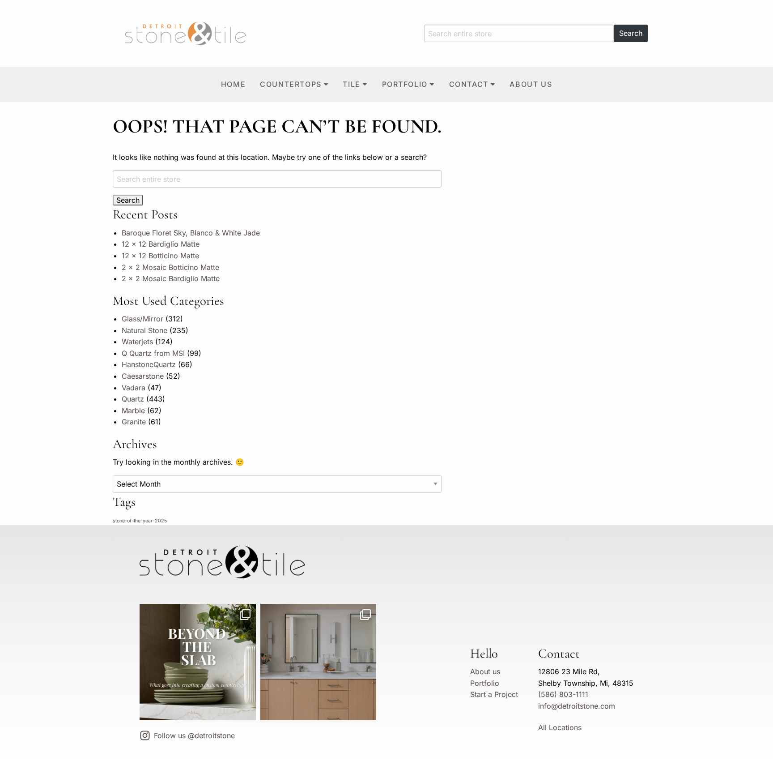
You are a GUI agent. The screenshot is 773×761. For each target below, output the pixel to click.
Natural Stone (144, 330)
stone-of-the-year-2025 (140, 521)
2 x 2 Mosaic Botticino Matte (170, 267)
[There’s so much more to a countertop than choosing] (198, 662)
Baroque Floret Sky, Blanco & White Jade (191, 232)
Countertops (291, 84)
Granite (134, 421)
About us (531, 84)
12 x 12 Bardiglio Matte (161, 243)
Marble (133, 410)
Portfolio (405, 84)
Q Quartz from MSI (153, 353)
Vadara (133, 387)
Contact (468, 84)
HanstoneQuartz (149, 364)
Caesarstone (143, 376)
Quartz (133, 398)
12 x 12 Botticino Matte (160, 255)
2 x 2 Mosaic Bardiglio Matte (171, 278)
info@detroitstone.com (576, 705)
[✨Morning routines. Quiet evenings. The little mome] (318, 662)
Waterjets (137, 341)
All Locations (560, 727)
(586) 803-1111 (563, 694)
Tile (351, 84)
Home (233, 84)
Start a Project (494, 694)
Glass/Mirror (142, 318)
